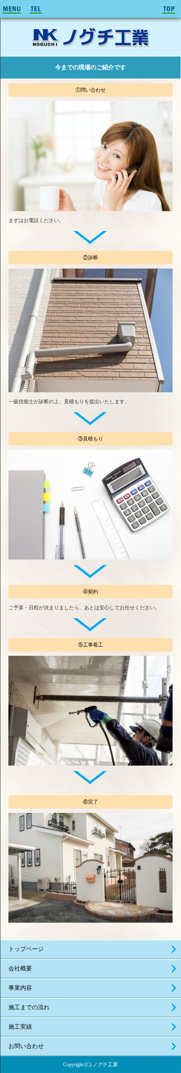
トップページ (26, 949)
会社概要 (20, 968)
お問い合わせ (26, 1046)
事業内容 (20, 988)
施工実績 (20, 1027)
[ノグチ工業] (90, 37)
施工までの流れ (29, 1007)
